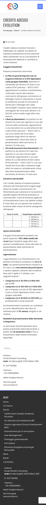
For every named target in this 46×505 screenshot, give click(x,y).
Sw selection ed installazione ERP (19, 420)
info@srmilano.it (16, 377)
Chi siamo (8, 406)
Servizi (6, 409)
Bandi (5, 458)
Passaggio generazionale (16, 439)
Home (6, 402)
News (5, 454)
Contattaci (8, 462)
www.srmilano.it (10, 385)
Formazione (9, 443)
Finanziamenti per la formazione (19, 431)
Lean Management (13, 435)
